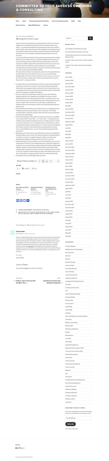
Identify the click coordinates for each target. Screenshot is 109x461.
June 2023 (68, 131)
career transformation (71, 275)
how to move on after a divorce (41, 213)
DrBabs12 (30, 36)
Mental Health (69, 325)
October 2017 (69, 210)
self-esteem (68, 376)
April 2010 (68, 236)
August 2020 (69, 163)
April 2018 (68, 198)
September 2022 (70, 153)
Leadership (68, 319)
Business (67, 259)
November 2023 (69, 115)
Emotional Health (70, 297)
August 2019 (68, 188)
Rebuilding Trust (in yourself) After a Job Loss (50, 188)
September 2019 (70, 185)
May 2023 (68, 134)
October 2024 (69, 99)
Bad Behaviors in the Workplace (74, 249)
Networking (68, 341)
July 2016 (68, 220)
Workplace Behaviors (71, 392)
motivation (68, 338)
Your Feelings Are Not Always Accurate (75, 48)
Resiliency (68, 370)
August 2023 (68, 125)
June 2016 (68, 223)
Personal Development (71, 354)
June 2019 (68, 195)
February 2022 (69, 156)
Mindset (67, 332)
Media (73, 21)
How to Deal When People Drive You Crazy (76, 52)
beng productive (69, 252)
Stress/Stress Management (72, 383)
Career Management (25, 209)
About (24, 21)
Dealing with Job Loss (41, 209)
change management (71, 278)
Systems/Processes (70, 386)
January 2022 (69, 160)
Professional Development (72, 364)
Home (17, 21)
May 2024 (68, 106)
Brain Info (68, 255)
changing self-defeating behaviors (74, 281)
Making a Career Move (71, 322)
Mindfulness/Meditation (71, 329)
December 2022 (69, 147)
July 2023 (68, 128)
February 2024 (69, 109)
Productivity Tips (70, 360)
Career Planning (69, 271)
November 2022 (69, 150)
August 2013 (68, 226)
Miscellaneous (69, 335)
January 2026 (69, 83)
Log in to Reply (20, 257)
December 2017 (69, 204)
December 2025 (69, 86)
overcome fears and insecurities (74, 351)
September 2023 (70, 121)
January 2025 (69, 96)
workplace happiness (71, 395)
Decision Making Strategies (72, 294)
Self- (66, 373)
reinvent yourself (69, 367)
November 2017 (69, 207)
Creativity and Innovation (72, 287)
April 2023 (68, 137)
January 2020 (69, 172)
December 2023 (69, 112)
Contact (45, 25)
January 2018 (69, 201)
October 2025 (69, 90)
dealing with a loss (43, 212)
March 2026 (68, 77)
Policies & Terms (20, 25)
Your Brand (68, 402)
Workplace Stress (70, 399)
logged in (27, 268)
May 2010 (68, 233)
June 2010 (68, 230)
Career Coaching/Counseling (60, 21)
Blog (79, 21)
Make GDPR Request (34, 25)
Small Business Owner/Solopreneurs (75, 380)
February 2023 (69, 140)
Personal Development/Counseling (39, 21)
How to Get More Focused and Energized (76, 316)
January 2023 (69, 144)
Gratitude (67, 313)
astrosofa (30, 246)
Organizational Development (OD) (74, 348)
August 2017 (68, 214)
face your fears (69, 303)
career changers (69, 265)
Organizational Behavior (71, 345)
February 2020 (69, 169)
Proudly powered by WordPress (24, 457)
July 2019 (68, 191)
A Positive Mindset (70, 246)
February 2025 (69, 93)
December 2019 (69, 175)
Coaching (68, 284)
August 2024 (68, 102)
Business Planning (70, 262)
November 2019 (69, 179)
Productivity (68, 357)
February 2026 (69, 80)
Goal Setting (68, 306)
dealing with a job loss (26, 212)
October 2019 (69, 182)
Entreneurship (69, 300)
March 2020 (68, 166)
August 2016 (68, 217)
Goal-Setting (68, 310)
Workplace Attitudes (70, 389)
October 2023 (69, 118)
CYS (66, 290)
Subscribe (70, 424)
